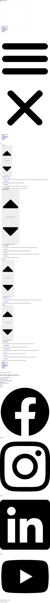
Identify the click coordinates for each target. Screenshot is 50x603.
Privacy (12, 600)
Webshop (3, 30)
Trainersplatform (4, 29)
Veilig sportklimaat (5, 28)
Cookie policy (16, 600)
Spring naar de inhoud (3, 0)
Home (1, 372)
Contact (3, 31)
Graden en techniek (5, 26)
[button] (25, 83)
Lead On (5, 601)
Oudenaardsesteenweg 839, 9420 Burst (6, 380)
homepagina (8, 377)
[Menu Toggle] (1, 143)
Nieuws (3, 27)
